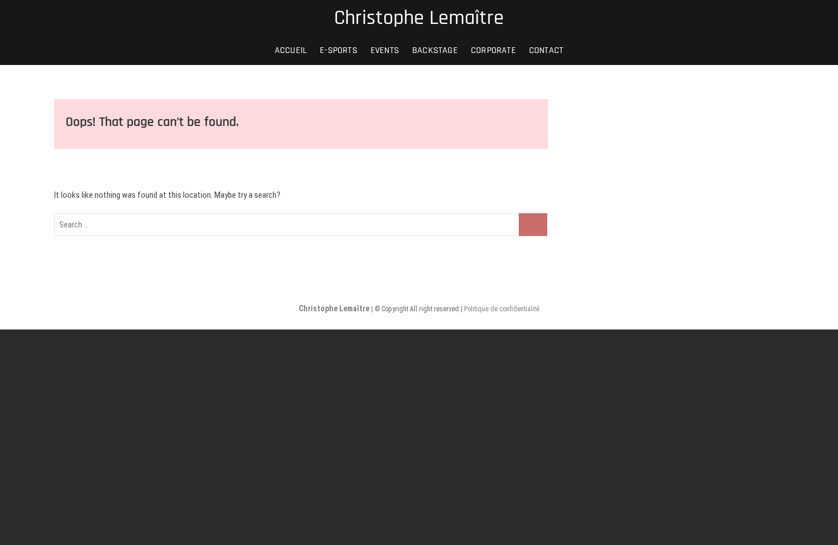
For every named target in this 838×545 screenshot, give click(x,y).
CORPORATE (493, 50)
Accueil (291, 50)
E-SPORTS (338, 50)
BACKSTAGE (435, 50)
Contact (546, 50)
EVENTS (385, 50)
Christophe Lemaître (419, 18)
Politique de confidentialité (501, 309)
